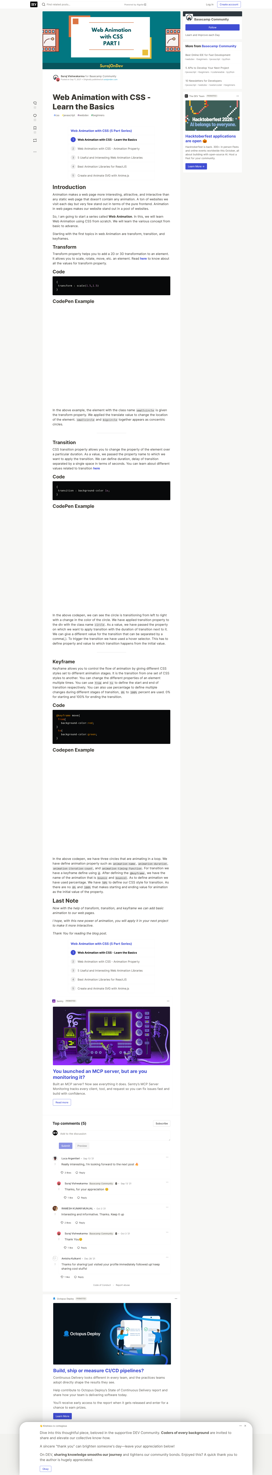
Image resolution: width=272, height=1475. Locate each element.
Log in (209, 4)
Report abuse (123, 1285)
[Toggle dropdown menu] (168, 1001)
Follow (212, 27)
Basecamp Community (103, 76)
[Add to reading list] (35, 130)
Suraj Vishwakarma (73, 76)
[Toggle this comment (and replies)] (55, 1164)
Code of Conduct (102, 1285)
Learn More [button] (62, 1416)
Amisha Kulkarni (71, 1258)
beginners (97, 115)
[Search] (43, 4)
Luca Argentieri (71, 1158)
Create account (229, 4)
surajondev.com (110, 79)
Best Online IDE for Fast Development (207, 56)
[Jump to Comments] (35, 117)
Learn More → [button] (196, 166)
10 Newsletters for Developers (210, 82)
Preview (82, 1145)
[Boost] (35, 140)
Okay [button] (45, 1468)
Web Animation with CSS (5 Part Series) (101, 131)
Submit (65, 1145)
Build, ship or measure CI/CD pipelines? (98, 1370)
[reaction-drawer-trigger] (35, 105)
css (56, 115)
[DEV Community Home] (34, 4)
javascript (68, 115)
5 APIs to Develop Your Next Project (209, 69)
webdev (83, 115)
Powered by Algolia (134, 4)
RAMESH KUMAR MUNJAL (77, 1208)
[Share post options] (35, 152)
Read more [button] (62, 1102)
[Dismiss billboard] (245, 1425)
